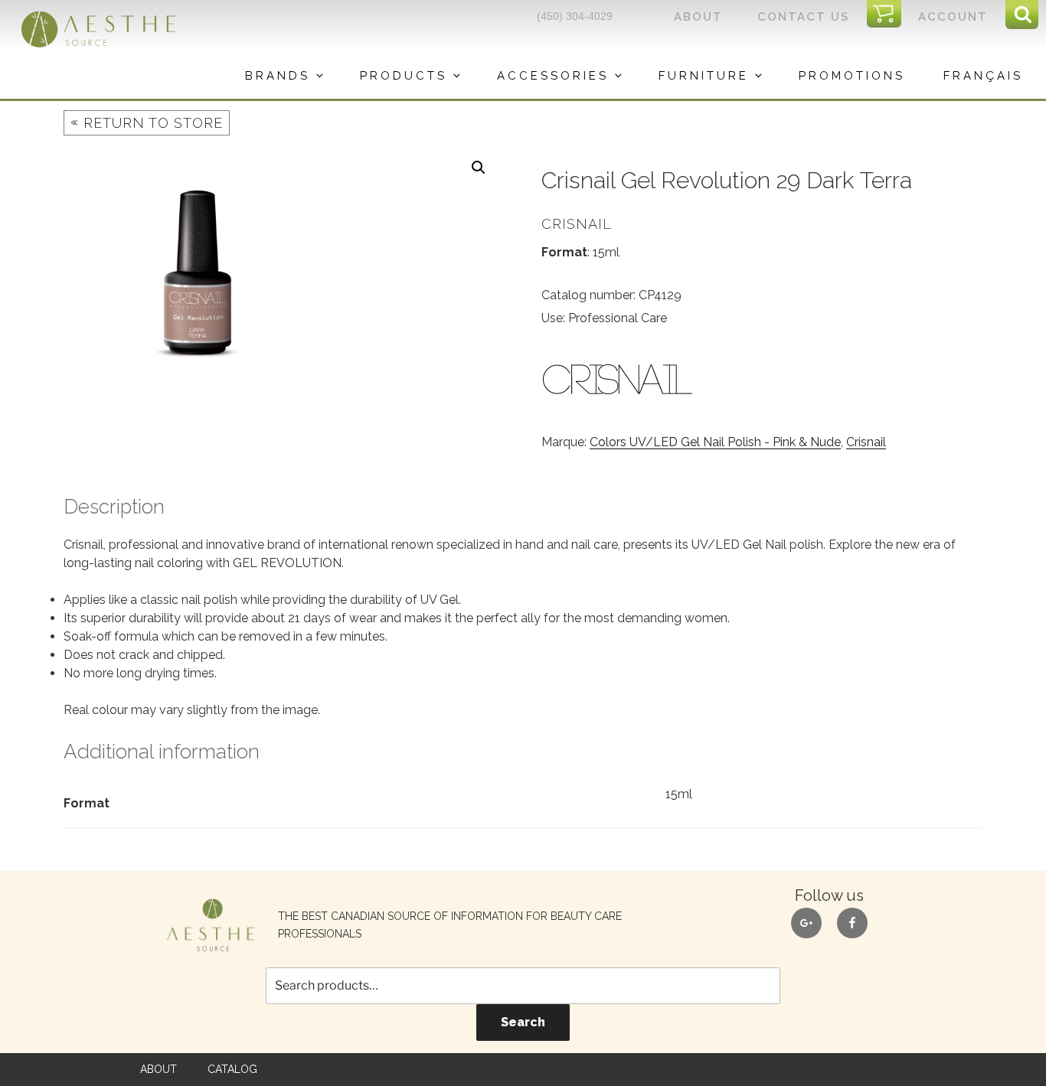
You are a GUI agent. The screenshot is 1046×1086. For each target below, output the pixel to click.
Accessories (553, 76)
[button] (478, 167)
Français (983, 76)
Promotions (852, 76)
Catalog (232, 1069)
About (698, 17)
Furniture (704, 76)
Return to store (146, 122)
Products (403, 76)
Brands (277, 76)
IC (889, 15)
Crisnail (866, 442)
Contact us (803, 17)
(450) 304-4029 (575, 16)
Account (953, 17)
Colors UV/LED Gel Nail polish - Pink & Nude (715, 442)
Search (523, 1022)
